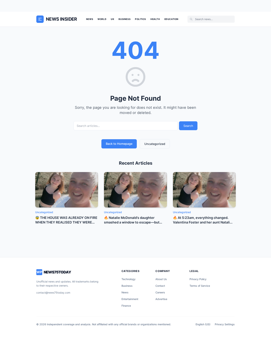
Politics (140, 19)
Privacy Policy (198, 279)
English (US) (203, 324)
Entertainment (129, 299)
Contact (160, 285)
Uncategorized (154, 144)
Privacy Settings (225, 324)
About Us (161, 279)
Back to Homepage (119, 143)
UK (112, 19)
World (102, 19)
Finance (126, 305)
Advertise (161, 299)
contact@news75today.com (53, 292)
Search (188, 126)
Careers (160, 292)
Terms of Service (200, 285)
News (89, 19)
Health (155, 19)
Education (171, 19)
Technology (128, 279)
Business (125, 19)
